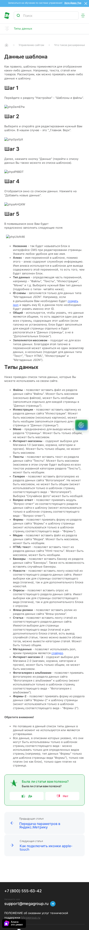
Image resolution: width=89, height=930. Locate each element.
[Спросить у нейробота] (81, 425)
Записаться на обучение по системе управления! (36, 3)
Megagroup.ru (30, 917)
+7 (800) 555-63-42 (23, 891)
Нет (66, 796)
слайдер (57, 653)
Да (30, 796)
